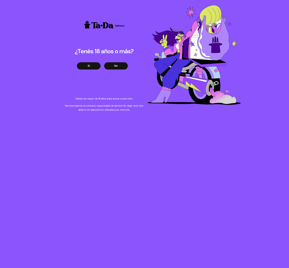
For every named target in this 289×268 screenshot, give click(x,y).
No (116, 66)
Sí (89, 66)
